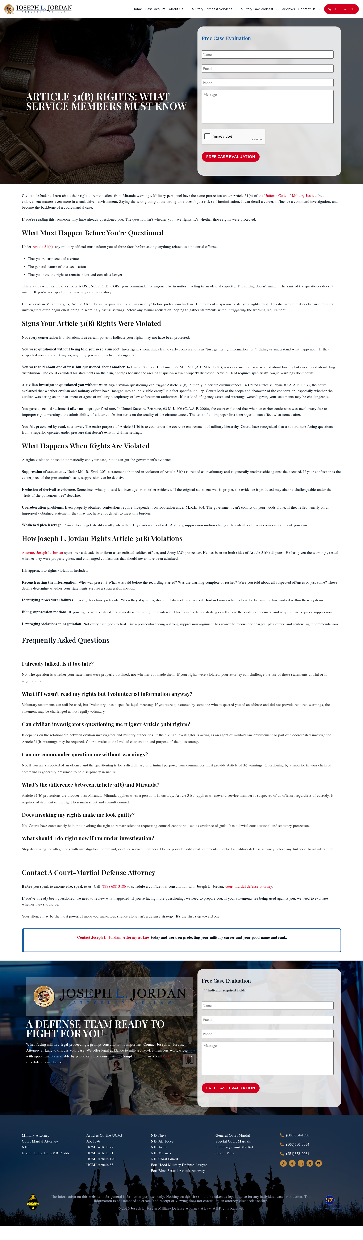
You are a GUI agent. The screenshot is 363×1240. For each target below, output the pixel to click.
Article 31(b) (43, 246)
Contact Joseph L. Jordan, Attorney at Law (113, 937)
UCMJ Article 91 (99, 1152)
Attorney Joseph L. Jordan (42, 552)
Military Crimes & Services (212, 9)
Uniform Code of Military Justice (290, 195)
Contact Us (307, 9)
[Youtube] (318, 1163)
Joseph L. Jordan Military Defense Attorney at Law (171, 1208)
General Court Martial (233, 1135)
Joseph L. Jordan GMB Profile (46, 1152)
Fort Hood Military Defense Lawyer (179, 1164)
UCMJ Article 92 (99, 1146)
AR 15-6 (93, 1141)
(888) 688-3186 (114, 886)
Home (137, 9)
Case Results (155, 9)
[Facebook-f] (292, 1163)
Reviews (288, 9)
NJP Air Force (162, 1141)
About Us (176, 9)
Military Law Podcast (257, 9)
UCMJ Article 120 (100, 1158)
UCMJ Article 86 (100, 1164)
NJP (25, 1146)
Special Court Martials (233, 1141)
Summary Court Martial (234, 1146)
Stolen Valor (226, 1152)
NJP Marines (161, 1152)
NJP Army (159, 1146)
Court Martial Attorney (40, 1141)
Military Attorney (35, 1135)
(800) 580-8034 (176, 1055)
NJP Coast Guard (164, 1158)
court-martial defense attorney (248, 886)
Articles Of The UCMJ (104, 1135)
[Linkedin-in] (301, 1163)
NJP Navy (159, 1135)
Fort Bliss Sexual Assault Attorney (178, 1170)
